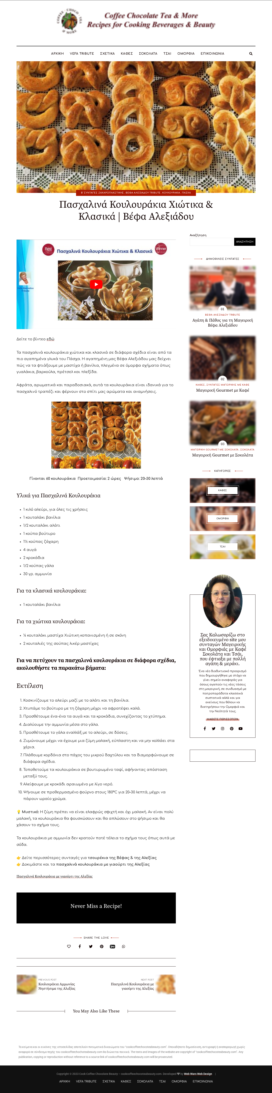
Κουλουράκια (171, 193)
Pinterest (232, 729)
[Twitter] (90, 946)
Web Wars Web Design (198, 1073)
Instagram (223, 729)
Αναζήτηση (198, 235)
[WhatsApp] (123, 946)
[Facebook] (79, 946)
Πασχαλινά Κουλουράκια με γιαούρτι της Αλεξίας (55, 876)
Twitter (214, 729)
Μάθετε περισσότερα (222, 719)
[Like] (68, 946)
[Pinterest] (101, 946)
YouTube (241, 729)
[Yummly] (112, 946)
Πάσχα (186, 193)
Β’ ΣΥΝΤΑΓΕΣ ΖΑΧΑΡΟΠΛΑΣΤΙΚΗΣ (102, 193)
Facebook (205, 729)
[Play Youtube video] (96, 284)
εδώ (50, 339)
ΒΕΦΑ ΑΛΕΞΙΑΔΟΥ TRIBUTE (143, 193)
